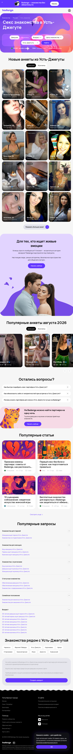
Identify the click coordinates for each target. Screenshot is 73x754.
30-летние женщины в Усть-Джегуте (14, 619)
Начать (54, 4)
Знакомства (6, 18)
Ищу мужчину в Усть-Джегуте (12, 566)
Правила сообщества (8, 719)
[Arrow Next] (69, 371)
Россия (15, 18)
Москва (4, 701)
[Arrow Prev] (64, 371)
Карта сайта (5, 732)
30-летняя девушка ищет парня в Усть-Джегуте (18, 614)
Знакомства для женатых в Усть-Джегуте (16, 600)
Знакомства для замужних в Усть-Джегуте (16, 602)
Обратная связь (7, 725)
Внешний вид (6, 728)
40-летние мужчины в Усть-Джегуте (14, 630)
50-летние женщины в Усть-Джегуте (14, 624)
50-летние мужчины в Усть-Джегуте (14, 632)
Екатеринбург (6, 710)
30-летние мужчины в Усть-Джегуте (14, 627)
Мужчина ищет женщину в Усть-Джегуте (15, 555)
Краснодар (5, 707)
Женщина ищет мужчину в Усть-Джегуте (16, 571)
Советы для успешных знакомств (12, 722)
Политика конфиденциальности (47, 707)
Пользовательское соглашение (47, 701)
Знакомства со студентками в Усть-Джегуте (17, 538)
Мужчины (25, 37)
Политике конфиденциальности (46, 743)
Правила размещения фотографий (48, 704)
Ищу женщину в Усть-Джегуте (12, 549)
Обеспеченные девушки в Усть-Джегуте (15, 583)
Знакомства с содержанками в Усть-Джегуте (17, 588)
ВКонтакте (45, 719)
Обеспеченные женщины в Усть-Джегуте (16, 586)
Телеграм (44, 724)
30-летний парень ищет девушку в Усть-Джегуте (18, 616)
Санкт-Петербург (7, 704)
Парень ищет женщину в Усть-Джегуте (15, 552)
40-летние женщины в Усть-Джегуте (14, 622)
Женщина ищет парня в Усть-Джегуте (15, 535)
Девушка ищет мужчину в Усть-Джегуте (15, 569)
